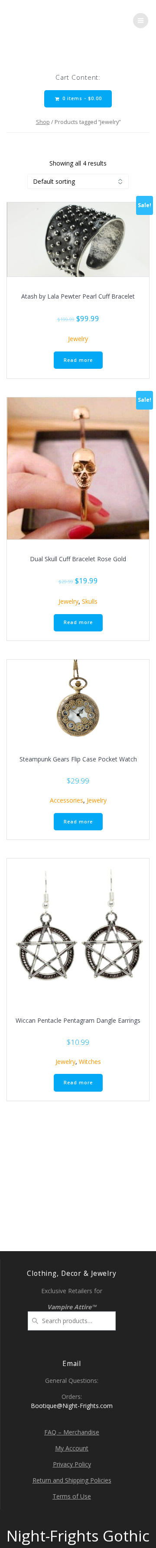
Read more (78, 360)
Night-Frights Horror (47, 20)
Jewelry (78, 339)
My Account (71, 1448)
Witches (90, 1061)
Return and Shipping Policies (71, 1480)
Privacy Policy (72, 1464)
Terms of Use (71, 1496)
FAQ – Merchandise (71, 1432)
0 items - (81, 98)
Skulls (90, 601)
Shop (43, 122)
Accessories (66, 800)
